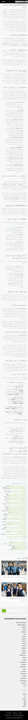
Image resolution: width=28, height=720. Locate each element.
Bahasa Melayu (22, 625)
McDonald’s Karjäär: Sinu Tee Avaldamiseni (17, 498)
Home (20, 713)
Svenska (23, 671)
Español (24, 639)
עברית (24, 685)
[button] (9, 1)
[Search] (4, 610)
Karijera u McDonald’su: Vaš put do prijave (18, 502)
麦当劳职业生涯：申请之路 (21, 546)
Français (23, 641)
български (23, 680)
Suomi (24, 669)
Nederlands (23, 655)
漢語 (25, 704)
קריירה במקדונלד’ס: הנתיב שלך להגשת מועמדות (15, 536)
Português (23, 662)
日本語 (24, 699)
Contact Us (9, 713)
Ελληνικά (23, 678)
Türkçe (24, 676)
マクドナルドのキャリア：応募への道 (19, 545)
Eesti (24, 634)
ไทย (25, 697)
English (24, 636)
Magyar (24, 652)
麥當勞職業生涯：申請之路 (21, 548)
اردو (25, 553)
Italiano (24, 646)
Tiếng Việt (23, 673)
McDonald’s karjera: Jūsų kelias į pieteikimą (17, 507)
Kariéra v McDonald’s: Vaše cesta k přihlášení (17, 494)
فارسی (24, 692)
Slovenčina (23, 666)
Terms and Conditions (18, 715)
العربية (23, 690)
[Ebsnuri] (21, 1)
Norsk (24, 657)
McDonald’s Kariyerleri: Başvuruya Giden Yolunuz (16, 527)
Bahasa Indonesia (21, 622)
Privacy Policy (8, 715)
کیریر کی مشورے (18, 553)
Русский (23, 683)
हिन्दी (24, 694)
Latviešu (23, 648)
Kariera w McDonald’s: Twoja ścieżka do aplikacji (16, 513)
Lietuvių (24, 650)
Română (23, 664)
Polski (24, 659)
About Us (15, 713)
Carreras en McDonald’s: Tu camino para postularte (16, 487)
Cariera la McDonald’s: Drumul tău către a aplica (16, 517)
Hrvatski (23, 643)
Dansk (24, 629)
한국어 (24, 706)
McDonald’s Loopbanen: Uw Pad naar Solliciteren (16, 510)
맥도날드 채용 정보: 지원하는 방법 (19, 549)
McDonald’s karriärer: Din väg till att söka (18, 523)
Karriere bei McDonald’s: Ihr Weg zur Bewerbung (16, 496)
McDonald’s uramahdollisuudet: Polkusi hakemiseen (16, 521)
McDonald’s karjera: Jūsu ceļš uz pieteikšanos (17, 506)
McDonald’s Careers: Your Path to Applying (17, 485)
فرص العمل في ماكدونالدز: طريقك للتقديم (13, 538)
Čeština (24, 627)
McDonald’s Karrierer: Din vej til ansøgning (18, 495)
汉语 (25, 701)
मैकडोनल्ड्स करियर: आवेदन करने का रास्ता (19, 542)
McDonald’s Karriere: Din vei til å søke (18, 512)
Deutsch (23, 632)
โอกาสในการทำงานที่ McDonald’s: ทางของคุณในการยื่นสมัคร (16, 543)
